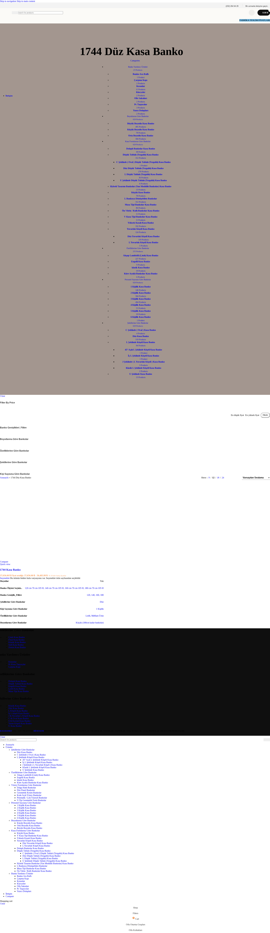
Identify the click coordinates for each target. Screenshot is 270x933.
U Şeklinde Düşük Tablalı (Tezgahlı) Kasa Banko (44, 861)
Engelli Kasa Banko (17, 686)
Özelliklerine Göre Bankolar (23, 772)
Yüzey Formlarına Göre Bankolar (26, 785)
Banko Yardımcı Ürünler (22, 873)
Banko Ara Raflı (24, 876)
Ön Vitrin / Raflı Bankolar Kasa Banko (34, 871)
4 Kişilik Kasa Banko (26, 813)
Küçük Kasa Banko (17, 706)
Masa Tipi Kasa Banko (18, 691)
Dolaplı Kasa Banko (17, 681)
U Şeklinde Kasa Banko (33, 770)
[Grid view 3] (230, 478)
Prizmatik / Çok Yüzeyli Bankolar (32, 798)
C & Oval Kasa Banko (18, 718)
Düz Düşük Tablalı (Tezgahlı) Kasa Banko (41, 856)
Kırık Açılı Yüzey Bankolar (29, 795)
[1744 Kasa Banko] (135, 522)
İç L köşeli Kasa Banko (18, 713)
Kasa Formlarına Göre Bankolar (25, 830)
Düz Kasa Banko (16, 708)
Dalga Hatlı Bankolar (26, 787)
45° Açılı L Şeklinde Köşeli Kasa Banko (40, 760)
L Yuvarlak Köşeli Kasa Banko (36, 846)
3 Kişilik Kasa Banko (26, 810)
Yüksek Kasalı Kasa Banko (29, 838)
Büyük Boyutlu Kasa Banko (29, 828)
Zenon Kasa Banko (17, 647)
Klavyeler (21, 883)
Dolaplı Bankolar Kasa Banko (30, 848)
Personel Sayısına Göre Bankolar (26, 803)
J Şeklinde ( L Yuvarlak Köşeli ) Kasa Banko (42, 765)
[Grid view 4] (236, 478)
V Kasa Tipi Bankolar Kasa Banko (32, 835)
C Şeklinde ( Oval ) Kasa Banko (31, 755)
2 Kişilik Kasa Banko (26, 808)
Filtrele (265, 415)
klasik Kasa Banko (25, 780)
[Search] (267, 739)
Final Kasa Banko (16, 640)
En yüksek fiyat (252, 415)
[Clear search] (243, 12)
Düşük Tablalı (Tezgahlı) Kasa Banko (33, 851)
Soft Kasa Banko (16, 645)
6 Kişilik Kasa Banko (26, 818)
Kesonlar (12, 662)
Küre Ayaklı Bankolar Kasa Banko (32, 782)
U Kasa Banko (15, 726)
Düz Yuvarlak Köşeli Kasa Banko (37, 843)
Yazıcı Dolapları (24, 891)
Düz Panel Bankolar (26, 790)
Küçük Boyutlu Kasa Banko (29, 823)
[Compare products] (251, 12)
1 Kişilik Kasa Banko (26, 805)
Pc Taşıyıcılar (23, 889)
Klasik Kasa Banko (17, 642)
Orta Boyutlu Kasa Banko (28, 825)
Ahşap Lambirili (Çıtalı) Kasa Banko (33, 775)
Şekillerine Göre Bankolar (22, 750)
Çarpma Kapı (14, 667)
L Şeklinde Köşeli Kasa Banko (30, 757)
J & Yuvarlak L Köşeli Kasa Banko (24, 716)
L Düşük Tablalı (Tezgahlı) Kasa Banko (40, 858)
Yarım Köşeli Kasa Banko (20, 723)
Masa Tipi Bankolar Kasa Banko (31, 868)
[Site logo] (4, 18)
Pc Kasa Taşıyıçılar (16, 664)
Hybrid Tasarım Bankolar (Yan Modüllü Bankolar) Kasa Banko (45, 863)
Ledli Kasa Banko (16, 689)
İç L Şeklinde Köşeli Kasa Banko (37, 762)
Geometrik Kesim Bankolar (29, 792)
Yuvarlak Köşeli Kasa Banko (30, 840)
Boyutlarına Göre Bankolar (23, 820)
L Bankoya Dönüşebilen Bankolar (32, 866)
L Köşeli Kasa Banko (18, 711)
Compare (10, 896)
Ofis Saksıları (23, 886)
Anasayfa (4, 477)
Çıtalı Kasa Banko (16, 637)
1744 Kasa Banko (10, 569)
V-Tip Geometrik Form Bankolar (31, 800)
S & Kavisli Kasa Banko (19, 721)
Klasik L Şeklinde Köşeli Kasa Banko (39, 767)
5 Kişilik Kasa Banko (26, 815)
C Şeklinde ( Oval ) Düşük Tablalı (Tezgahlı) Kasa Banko (48, 853)
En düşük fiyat (237, 415)
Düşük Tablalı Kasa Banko (20, 684)
